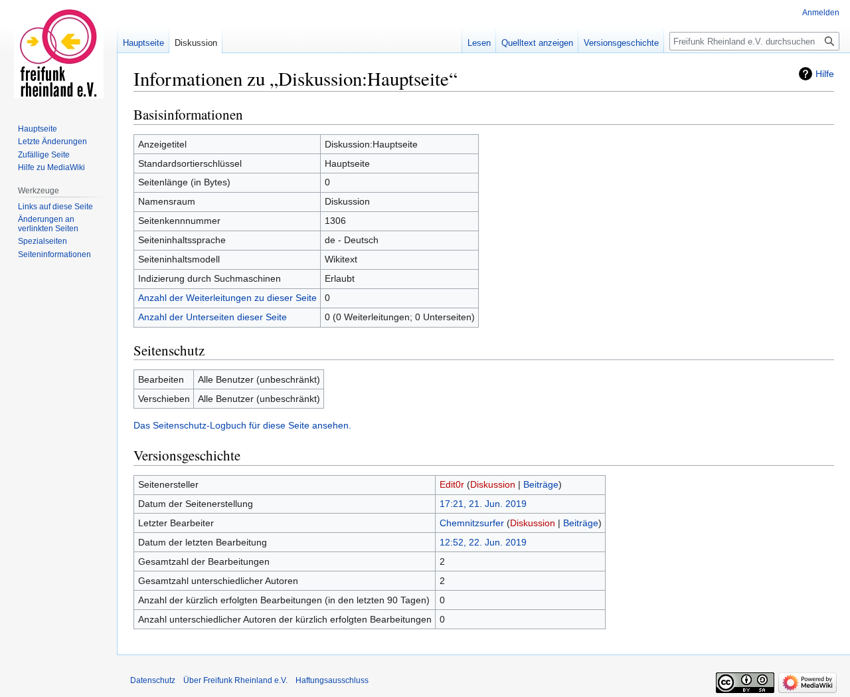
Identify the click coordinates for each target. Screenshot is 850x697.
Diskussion (492, 484)
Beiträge (540, 484)
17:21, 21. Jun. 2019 (483, 503)
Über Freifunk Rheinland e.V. (235, 680)
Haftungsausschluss (332, 680)
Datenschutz (152, 680)
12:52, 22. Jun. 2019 (483, 542)
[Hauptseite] (58, 53)
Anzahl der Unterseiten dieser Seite (212, 317)
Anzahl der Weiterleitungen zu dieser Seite (227, 297)
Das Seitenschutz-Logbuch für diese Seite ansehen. (242, 425)
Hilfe (824, 73)
